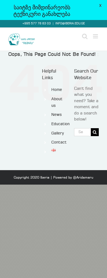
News (56, 115)
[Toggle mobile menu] (96, 36)
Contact (59, 142)
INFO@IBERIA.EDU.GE (70, 23)
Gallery (57, 133)
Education (60, 124)
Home (56, 90)
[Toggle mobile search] (85, 36)
